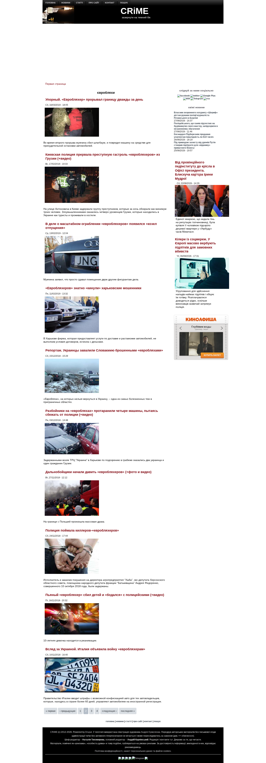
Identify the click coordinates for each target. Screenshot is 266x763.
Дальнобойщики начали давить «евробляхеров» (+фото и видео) (98, 472)
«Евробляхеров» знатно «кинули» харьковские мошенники (93, 288)
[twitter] (195, 95)
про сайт (94, 3)
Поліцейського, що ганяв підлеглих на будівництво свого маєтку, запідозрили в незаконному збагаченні (196, 126)
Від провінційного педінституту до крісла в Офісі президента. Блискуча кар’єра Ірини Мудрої (195, 170)
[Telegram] (197, 98)
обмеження (187, 736)
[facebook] (183, 95)
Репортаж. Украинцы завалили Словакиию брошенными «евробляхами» (104, 350)
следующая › (109, 711)
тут (171, 739)
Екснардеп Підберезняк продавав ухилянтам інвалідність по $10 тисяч (194, 135)
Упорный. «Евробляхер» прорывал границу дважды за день (94, 99)
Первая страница (55, 83)
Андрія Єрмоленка (150, 732)
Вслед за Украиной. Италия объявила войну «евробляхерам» (95, 649)
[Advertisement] (133, 51)
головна (50, 3)
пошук (124, 3)
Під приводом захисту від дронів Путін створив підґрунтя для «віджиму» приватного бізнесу (195, 145)
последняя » (128, 711)
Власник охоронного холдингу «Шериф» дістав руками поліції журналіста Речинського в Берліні (196, 115)
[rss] (207, 98)
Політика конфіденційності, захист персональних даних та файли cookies (133, 751)
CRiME (135, 11)
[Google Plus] (208, 95)
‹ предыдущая (67, 711)
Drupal (88, 732)
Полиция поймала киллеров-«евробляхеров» (82, 530)
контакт (109, 3)
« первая (50, 711)
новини (65, 3)
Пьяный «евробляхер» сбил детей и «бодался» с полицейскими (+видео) (104, 595)
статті (79, 3)
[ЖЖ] (186, 98)
